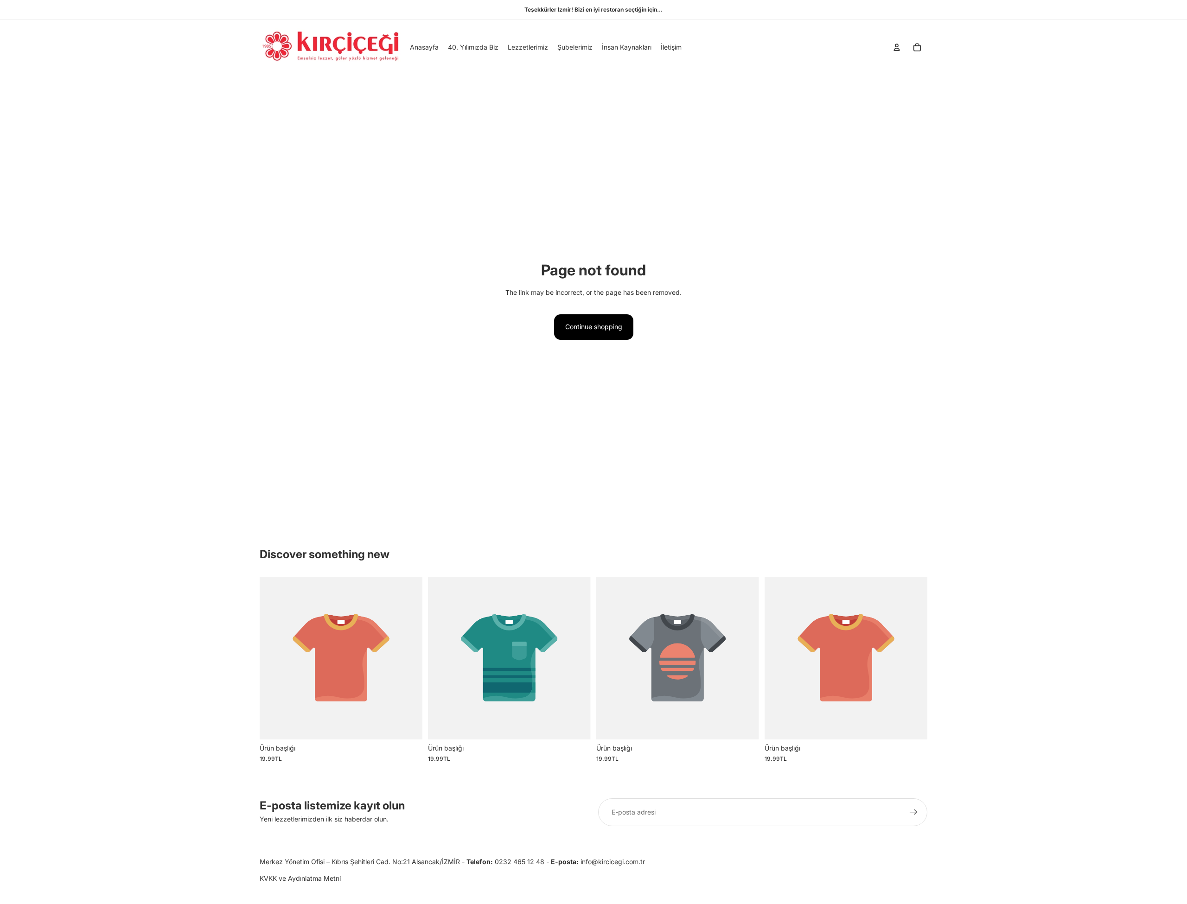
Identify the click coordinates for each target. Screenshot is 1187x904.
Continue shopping (593, 327)
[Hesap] (897, 47)
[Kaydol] (913, 812)
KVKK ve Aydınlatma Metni (300, 879)
